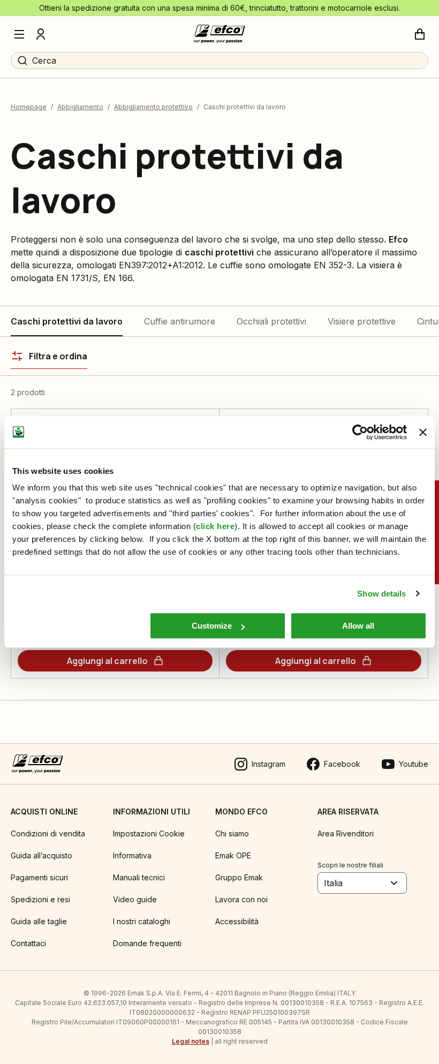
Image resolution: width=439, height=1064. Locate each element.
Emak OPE (233, 855)
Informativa (132, 855)
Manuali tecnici (139, 877)
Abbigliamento (80, 107)
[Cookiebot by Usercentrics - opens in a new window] (360, 432)
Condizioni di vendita (48, 833)
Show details (381, 593)
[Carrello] (419, 34)
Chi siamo (232, 833)
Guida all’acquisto (41, 855)
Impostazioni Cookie (149, 833)
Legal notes (190, 1041)
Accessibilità (237, 921)
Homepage (29, 107)
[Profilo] (40, 34)
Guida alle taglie (39, 921)
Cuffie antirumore (179, 321)
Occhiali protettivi (271, 321)
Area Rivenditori (345, 833)
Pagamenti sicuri (39, 877)
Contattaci (28, 943)
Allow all (358, 625)
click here (215, 526)
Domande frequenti (147, 943)
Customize (212, 625)
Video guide (135, 899)
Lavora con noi (241, 899)
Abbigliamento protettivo (153, 107)
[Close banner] (423, 432)
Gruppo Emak (239, 877)
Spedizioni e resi (40, 899)
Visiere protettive (362, 321)
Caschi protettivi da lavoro (67, 321)
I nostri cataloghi (141, 921)
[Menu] (19, 34)
